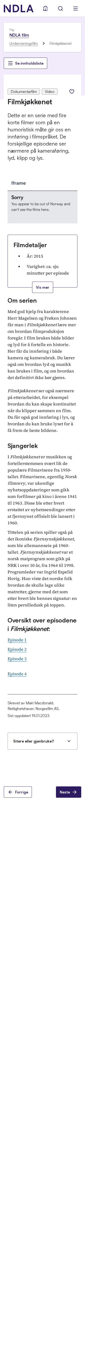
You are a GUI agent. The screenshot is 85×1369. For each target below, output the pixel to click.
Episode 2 (17, 649)
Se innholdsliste (29, 63)
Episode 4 (17, 674)
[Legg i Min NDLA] (71, 91)
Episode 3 (17, 659)
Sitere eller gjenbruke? (33, 741)
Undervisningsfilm (23, 43)
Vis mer (42, 287)
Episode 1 (17, 640)
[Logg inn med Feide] (45, 8)
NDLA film (19, 35)
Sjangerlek (23, 445)
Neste (65, 792)
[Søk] (60, 8)
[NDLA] (19, 8)
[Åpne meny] (75, 8)
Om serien (22, 300)
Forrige (21, 792)
